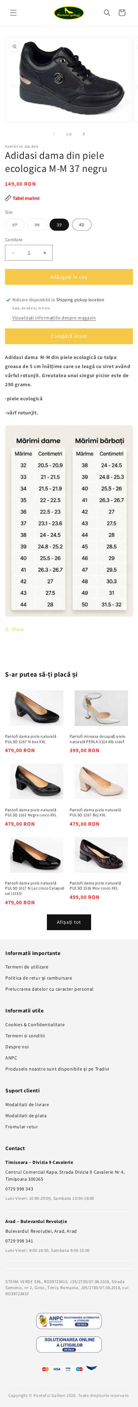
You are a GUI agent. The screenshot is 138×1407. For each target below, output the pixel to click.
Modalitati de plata (26, 1116)
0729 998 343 (19, 1189)
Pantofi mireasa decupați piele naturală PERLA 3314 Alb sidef (98, 739)
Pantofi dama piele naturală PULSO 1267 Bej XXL (95, 812)
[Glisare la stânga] (54, 134)
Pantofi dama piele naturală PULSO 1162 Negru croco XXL (31, 812)
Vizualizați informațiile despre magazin (54, 318)
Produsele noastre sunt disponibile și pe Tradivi (57, 1069)
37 (18, 226)
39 (59, 225)
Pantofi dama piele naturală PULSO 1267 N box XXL (30, 739)
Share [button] (18, 629)
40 (81, 225)
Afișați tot (69, 922)
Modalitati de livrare (27, 1104)
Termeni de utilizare (27, 967)
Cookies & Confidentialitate (35, 1025)
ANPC (11, 1058)
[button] (13, 12)
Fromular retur (21, 1127)
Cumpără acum (69, 336)
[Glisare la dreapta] (83, 134)
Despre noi (17, 1047)
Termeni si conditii (25, 1036)
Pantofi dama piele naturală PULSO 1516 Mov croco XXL (95, 885)
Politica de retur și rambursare (38, 978)
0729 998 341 (19, 1241)
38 (40, 226)
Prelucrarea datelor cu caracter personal (49, 989)
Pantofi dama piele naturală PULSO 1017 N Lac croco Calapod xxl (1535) (35, 888)
